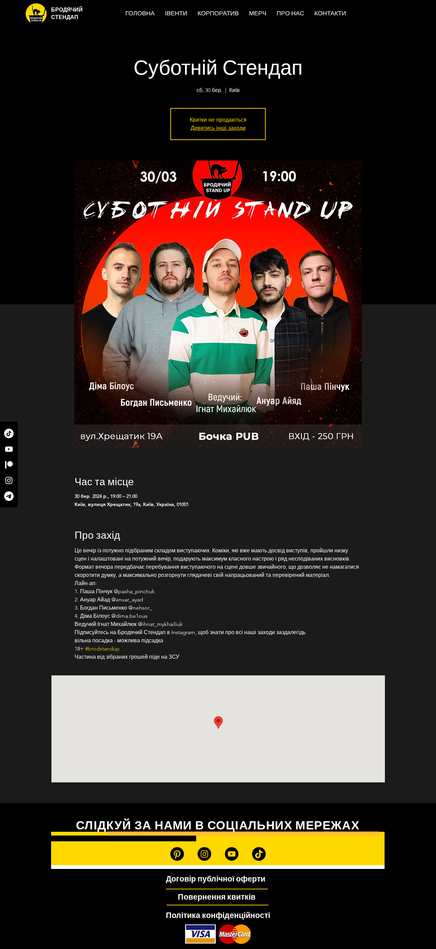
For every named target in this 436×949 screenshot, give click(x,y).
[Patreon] (9, 465)
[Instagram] (9, 480)
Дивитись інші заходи (218, 128)
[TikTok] (9, 433)
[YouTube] (9, 449)
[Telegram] (9, 496)
